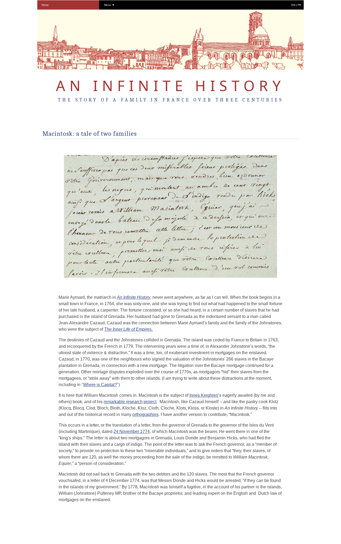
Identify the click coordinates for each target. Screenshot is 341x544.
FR (299, 4)
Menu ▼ (109, 4)
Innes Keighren (203, 395)
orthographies (145, 414)
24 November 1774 (131, 431)
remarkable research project (130, 401)
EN (293, 4)
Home (45, 4)
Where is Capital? (100, 384)
